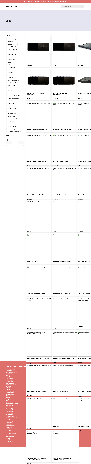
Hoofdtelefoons (12, 82)
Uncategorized (12, 126)
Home (15, 6)
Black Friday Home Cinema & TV (11, 377)
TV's (9, 124)
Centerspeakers (12, 64)
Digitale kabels (12, 70)
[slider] (6, 145)
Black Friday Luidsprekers (9, 380)
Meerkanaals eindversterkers (15, 95)
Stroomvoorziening (13, 113)
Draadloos (11, 72)
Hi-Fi (9, 75)
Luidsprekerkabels (13, 88)
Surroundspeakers (13, 121)
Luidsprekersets (12, 93)
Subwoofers (11, 116)
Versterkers (11, 129)
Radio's (10, 100)
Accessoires (11, 41)
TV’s (7, 435)
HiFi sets (10, 77)
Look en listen (12, 85)
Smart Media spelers (13, 108)
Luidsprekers (11, 90)
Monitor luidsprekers (13, 98)
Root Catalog (11, 103)
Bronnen (11, 57)
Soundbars (11, 111)
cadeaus (10, 62)
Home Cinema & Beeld (13, 80)
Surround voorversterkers (10, 431)
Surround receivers (12, 118)
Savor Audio (11, 106)
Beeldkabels (11, 52)
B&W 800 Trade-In (12, 49)
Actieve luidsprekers (13, 44)
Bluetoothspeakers (12, 54)
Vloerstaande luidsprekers (14, 131)
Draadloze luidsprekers (9, 398)
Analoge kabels (12, 46)
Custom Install (11, 67)
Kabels (7, 407)
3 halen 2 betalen (12, 39)
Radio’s (8, 419)
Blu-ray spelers (10, 383)
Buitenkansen (11, 59)
